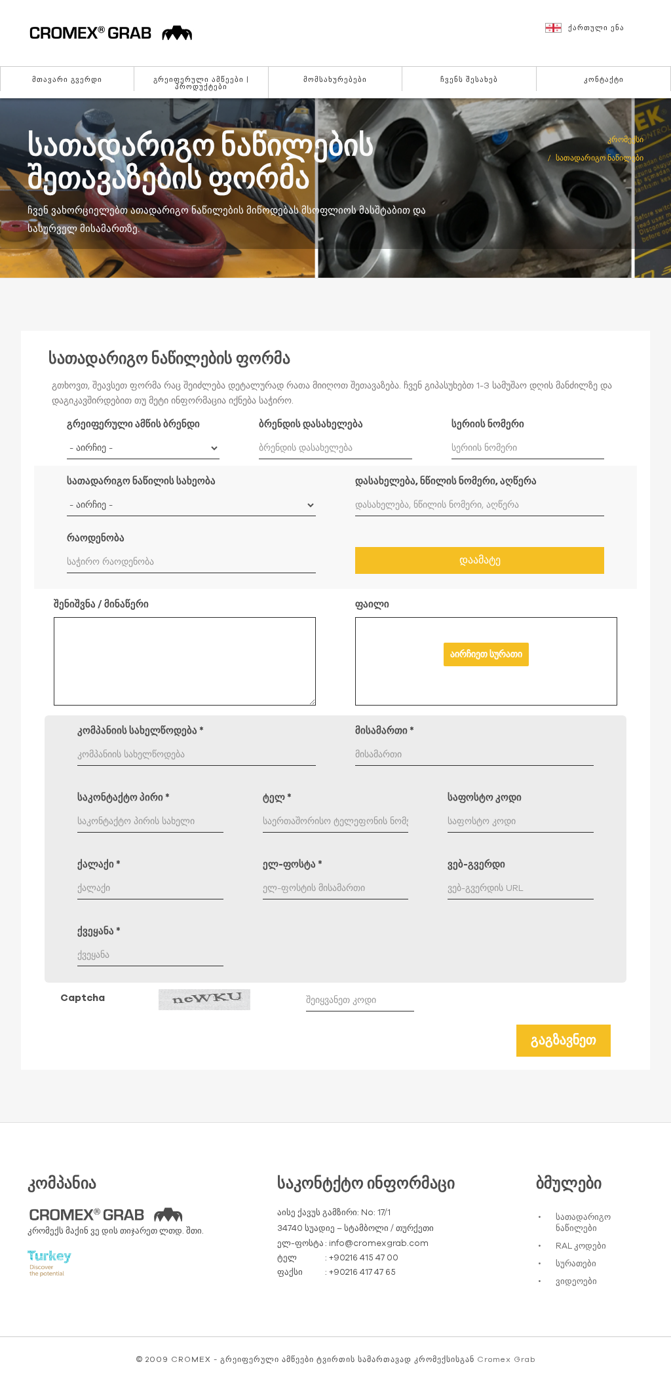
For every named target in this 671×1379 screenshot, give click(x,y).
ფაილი (372, 604)
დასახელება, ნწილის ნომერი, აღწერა (446, 481)
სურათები (576, 1264)
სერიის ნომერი (487, 424)
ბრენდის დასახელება (311, 424)
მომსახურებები (335, 79)
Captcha (82, 998)
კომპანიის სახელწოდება (140, 731)
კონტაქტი (604, 79)
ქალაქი (99, 864)
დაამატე (480, 560)
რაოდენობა (96, 538)
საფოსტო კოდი (485, 798)
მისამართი (384, 731)
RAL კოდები (581, 1246)
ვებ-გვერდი (476, 864)
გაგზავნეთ (563, 1040)
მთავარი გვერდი (67, 79)
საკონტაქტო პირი (123, 798)
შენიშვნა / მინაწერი (101, 604)
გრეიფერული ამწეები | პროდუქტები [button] (201, 83)
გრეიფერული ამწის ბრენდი (133, 424)
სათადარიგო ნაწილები (583, 1223)
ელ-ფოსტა (292, 864)
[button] (601, 34)
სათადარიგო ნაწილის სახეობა (141, 481)
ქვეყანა (99, 931)
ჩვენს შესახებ (469, 79)
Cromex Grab (506, 1359)
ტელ (277, 798)
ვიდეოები (576, 1281)
